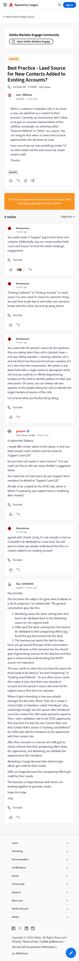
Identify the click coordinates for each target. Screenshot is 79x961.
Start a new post (32, 203)
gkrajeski (21, 431)
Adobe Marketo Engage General (20, 16)
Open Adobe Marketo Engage (33, 41)
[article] (39, 249)
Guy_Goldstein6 (25, 583)
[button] (19, 87)
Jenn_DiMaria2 (24, 94)
